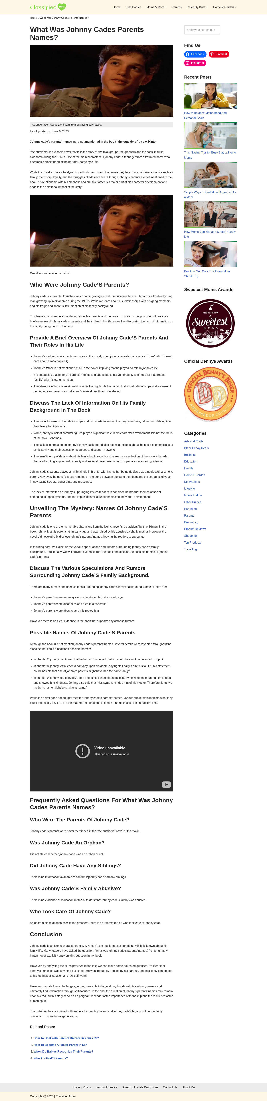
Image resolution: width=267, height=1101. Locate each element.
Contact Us (170, 1087)
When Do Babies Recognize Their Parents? (63, 1051)
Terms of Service (106, 1087)
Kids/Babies (133, 7)
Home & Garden (194, 475)
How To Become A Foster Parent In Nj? (60, 1044)
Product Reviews (195, 529)
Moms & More (193, 495)
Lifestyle (189, 488)
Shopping (190, 535)
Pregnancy (191, 522)
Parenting (190, 508)
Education (190, 461)
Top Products (192, 542)
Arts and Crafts (193, 441)
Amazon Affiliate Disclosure (140, 1087)
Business (190, 454)
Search (229, 29)
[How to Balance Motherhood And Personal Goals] (210, 97)
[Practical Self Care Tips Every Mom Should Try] (210, 255)
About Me (188, 1087)
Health (188, 468)
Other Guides (192, 502)
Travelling (190, 549)
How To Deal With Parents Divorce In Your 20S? (66, 1038)
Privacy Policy (81, 1087)
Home (117, 7)
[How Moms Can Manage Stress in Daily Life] (210, 215)
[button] (166, 7)
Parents (177, 7)
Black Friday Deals (196, 448)
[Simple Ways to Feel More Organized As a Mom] (210, 176)
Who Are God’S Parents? (51, 1058)
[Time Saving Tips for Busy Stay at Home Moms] (210, 136)
